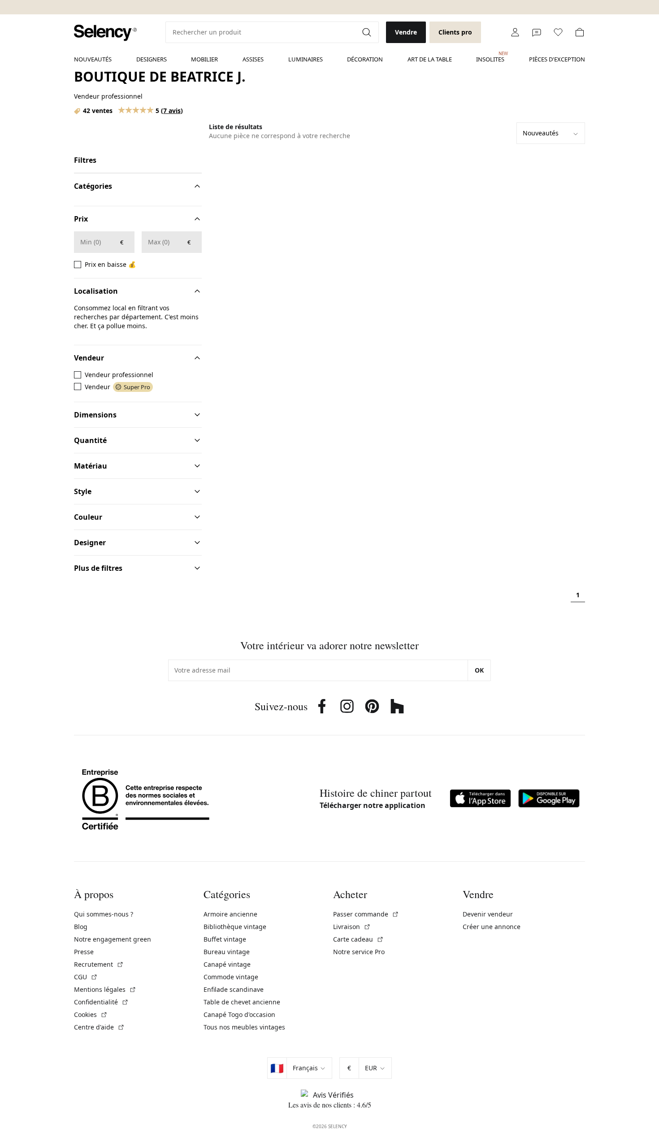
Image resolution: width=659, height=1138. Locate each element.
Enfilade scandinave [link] (234, 989)
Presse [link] (84, 951)
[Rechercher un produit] (367, 32)
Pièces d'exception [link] (557, 59)
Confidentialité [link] (101, 1002)
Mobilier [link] (204, 59)
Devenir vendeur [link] (488, 914)
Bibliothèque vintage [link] (235, 926)
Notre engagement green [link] (112, 939)
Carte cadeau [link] (358, 939)
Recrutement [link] (99, 964)
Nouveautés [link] (93, 59)
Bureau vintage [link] (227, 951)
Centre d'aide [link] (99, 1027)
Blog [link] (80, 926)
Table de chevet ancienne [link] (242, 1002)
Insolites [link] (490, 57)
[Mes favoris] (558, 32)
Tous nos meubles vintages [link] (244, 1027)
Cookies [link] (91, 1014)
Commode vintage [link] (231, 977)
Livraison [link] (352, 926)
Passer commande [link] (366, 914)
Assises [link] (253, 59)
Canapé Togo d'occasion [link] (239, 1014)
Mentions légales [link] (105, 989)
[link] (105, 33)
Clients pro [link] (455, 32)
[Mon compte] (515, 32)
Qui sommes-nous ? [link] (103, 914)
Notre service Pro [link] (359, 951)
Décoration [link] (365, 59)
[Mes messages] (536, 32)
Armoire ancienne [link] (230, 914)
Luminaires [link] (305, 59)
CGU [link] (86, 977)
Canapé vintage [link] (227, 964)
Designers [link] (151, 59)
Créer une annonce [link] (491, 926)
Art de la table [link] (430, 59)
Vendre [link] (406, 32)
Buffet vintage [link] (225, 939)
